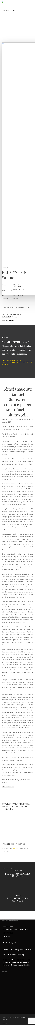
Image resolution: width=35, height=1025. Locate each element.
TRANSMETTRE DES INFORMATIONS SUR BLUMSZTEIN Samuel (17, 362)
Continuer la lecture (8, 787)
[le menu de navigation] (32, 3)
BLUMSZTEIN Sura (8, 320)
